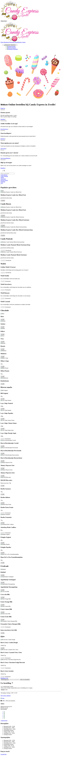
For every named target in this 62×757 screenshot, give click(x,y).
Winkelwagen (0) (4, 679)
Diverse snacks (4, 180)
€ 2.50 (2, 319)
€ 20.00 (2, 272)
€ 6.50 (2, 281)
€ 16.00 (2, 200)
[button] (31, 184)
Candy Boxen (4, 175)
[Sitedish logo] (2, 698)
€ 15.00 (2, 250)
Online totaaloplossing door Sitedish (9, 755)
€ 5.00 (2, 582)
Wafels (2, 177)
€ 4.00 (2, 408)
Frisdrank (3, 181)
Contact (24, 42)
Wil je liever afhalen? (6, 695)
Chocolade (3, 179)
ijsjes (2, 183)
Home (2, 42)
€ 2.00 (2, 468)
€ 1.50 (2, 399)
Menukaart (6, 42)
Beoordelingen (18, 42)
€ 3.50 (2, 575)
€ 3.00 (2, 384)
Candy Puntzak (4, 176)
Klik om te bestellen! (14, 679)
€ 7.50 (2, 307)
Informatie (12, 42)
